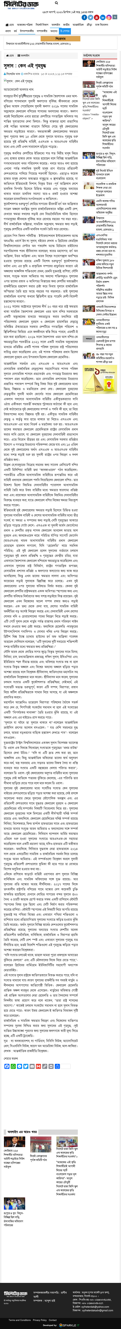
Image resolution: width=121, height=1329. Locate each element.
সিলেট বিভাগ (42, 25)
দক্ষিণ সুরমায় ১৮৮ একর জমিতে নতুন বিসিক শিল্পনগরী (105, 264)
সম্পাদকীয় (42, 31)
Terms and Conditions (20, 1320)
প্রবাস (8, 31)
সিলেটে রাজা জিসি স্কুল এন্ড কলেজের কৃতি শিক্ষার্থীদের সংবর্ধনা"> (67, 1153)
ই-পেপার (64, 31)
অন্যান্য (53, 31)
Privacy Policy (40, 1320)
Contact (53, 1320)
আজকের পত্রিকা (25, 25)
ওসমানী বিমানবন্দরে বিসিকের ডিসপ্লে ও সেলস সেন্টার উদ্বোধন (106, 310)
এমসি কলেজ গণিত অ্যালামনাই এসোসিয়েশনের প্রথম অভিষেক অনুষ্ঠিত (106, 206)
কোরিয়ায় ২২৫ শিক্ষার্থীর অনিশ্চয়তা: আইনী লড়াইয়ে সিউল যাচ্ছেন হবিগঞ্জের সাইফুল (14, 1159)
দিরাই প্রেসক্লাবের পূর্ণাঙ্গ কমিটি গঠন (104, 84)
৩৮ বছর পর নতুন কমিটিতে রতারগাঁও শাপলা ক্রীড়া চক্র (105, 358)
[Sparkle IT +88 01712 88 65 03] (69, 1325)
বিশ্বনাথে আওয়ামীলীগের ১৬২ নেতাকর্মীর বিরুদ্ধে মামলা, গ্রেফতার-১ (106, 224)
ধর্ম (15, 31)
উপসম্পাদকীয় (27, 31)
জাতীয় (66, 25)
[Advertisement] (40, 1102)
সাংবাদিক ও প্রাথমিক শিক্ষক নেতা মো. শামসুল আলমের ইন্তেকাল (106, 189)
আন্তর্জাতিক (78, 25)
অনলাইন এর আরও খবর (22, 1132)
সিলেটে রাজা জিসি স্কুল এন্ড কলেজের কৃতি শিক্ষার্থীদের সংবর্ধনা (67, 1178)
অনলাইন (56, 25)
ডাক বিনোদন (101, 25)
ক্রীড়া (89, 25)
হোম (11, 25)
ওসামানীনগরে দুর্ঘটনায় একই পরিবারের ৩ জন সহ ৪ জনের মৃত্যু (106, 326)
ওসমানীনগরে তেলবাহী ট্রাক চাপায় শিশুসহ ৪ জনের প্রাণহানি (105, 343)
